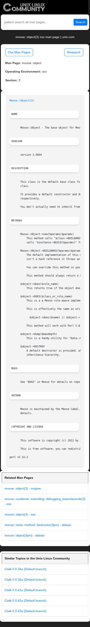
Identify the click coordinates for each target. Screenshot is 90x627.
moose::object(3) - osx (20, 514)
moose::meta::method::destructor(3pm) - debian (38, 525)
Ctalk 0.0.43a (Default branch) (25, 611)
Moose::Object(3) (22, 100)
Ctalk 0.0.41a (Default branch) (25, 590)
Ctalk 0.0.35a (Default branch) (25, 579)
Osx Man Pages (19, 52)
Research (73, 52)
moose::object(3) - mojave (23, 488)
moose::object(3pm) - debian (25, 535)
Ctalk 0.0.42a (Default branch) (25, 600)
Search (80, 22)
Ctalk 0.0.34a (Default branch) (25, 569)
